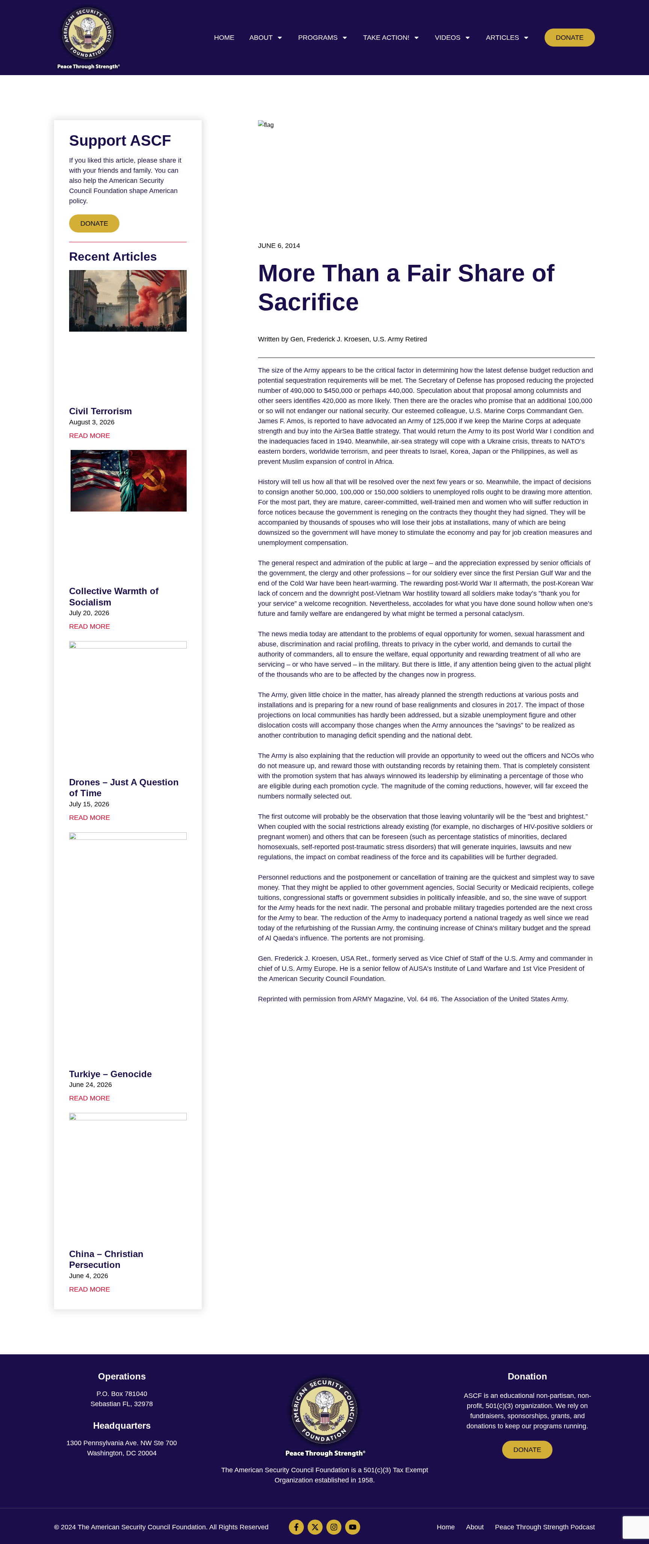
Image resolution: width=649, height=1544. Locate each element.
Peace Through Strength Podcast (545, 1527)
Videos (447, 37)
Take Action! (386, 37)
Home (224, 37)
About (261, 37)
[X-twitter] (315, 1527)
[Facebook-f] (296, 1527)
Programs (318, 37)
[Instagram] (333, 1527)
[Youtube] (352, 1527)
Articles (502, 37)
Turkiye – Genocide (110, 1074)
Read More (89, 435)
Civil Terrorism (100, 411)
